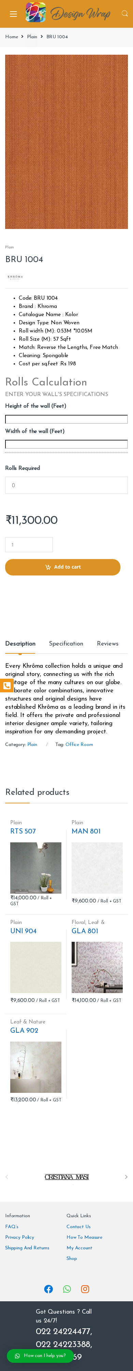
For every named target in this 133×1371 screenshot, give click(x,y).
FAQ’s (11, 1227)
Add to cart (67, 567)
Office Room (79, 744)
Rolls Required (22, 468)
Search (125, 13)
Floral (78, 922)
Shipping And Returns (27, 1248)
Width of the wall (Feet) (35, 431)
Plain (32, 37)
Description (20, 644)
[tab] (20, 646)
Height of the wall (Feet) (35, 406)
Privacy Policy (19, 1237)
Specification (66, 644)
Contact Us (78, 1227)
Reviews (108, 644)
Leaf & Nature (88, 925)
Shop (71, 1258)
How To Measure (84, 1237)
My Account (79, 1248)
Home (11, 37)
